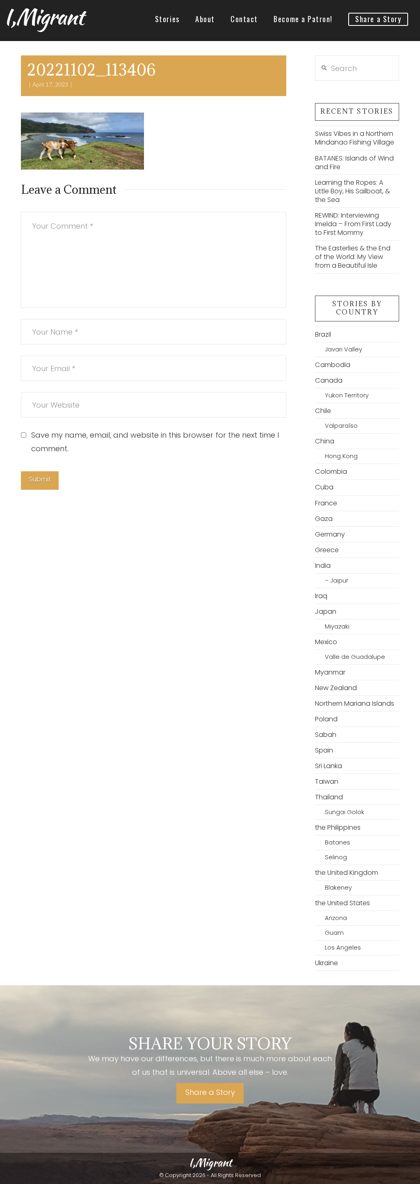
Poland (326, 719)
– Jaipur (336, 580)
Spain (324, 750)
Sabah (325, 734)
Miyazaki (337, 626)
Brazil (323, 334)
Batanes (337, 842)
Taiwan (326, 781)
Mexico (326, 642)
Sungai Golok (344, 812)
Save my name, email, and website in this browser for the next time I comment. (155, 441)
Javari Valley (343, 349)
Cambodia (332, 364)
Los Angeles (343, 947)
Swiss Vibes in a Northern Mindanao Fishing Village (354, 138)
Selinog (336, 857)
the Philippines (338, 827)
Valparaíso (341, 426)
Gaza (324, 518)
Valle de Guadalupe (355, 657)
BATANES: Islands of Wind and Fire (354, 163)
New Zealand (336, 688)
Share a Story (210, 1092)
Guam (334, 933)
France (326, 503)
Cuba (324, 487)
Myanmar (330, 672)
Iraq (321, 596)
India (323, 565)
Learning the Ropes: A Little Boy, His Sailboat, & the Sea (352, 191)
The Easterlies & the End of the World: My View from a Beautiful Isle (352, 256)
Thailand (329, 797)
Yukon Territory (347, 395)
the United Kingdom (346, 872)
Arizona (336, 918)
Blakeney (338, 887)
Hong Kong (341, 456)
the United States (342, 903)
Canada (328, 380)
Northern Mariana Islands (354, 703)
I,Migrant (43, 17)
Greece (327, 550)
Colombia (331, 471)
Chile (323, 410)
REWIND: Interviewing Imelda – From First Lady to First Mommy (353, 224)
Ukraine (326, 963)
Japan (325, 611)
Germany (330, 534)
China (324, 441)
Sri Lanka (328, 766)
